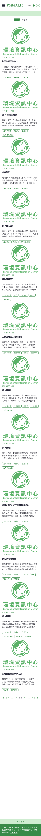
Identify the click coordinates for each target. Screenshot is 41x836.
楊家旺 (16, 77)
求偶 (15, 295)
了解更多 (13, 832)
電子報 (29, 5)
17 (33, 698)
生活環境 (6, 242)
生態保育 (25, 77)
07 (24, 698)
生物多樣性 (7, 77)
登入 (38, 5)
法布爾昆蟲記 (8, 135)
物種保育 (6, 579)
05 (16, 698)
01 (7, 698)
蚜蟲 (32, 575)
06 (20, 698)
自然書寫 (16, 579)
